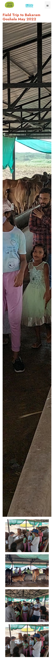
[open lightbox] (27, 270)
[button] (47, 5)
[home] (9, 4)
